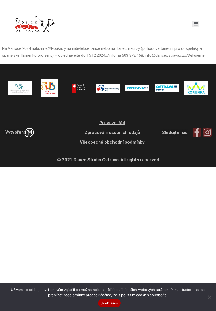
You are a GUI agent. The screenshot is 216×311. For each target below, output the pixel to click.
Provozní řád (112, 122)
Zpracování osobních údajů (112, 132)
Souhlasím (109, 303)
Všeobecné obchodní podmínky (112, 142)
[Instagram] (207, 132)
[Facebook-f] (197, 132)
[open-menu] (195, 24)
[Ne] (209, 297)
